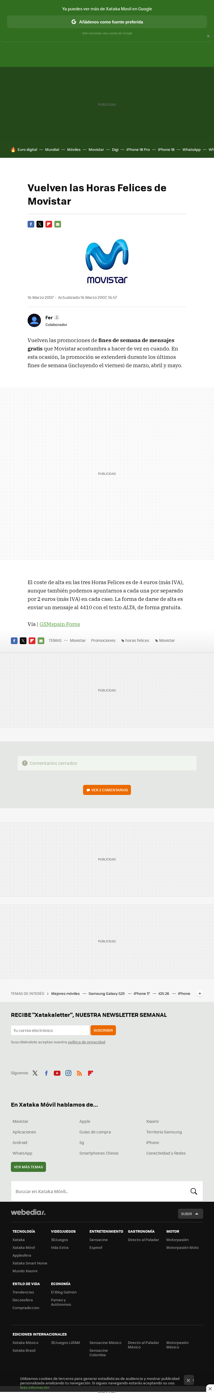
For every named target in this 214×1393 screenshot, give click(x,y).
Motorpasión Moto (182, 1247)
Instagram (68, 1072)
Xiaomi (152, 1121)
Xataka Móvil (24, 1247)
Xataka (19, 1239)
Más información (34, 1387)
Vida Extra (60, 1247)
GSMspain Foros (60, 624)
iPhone (152, 1142)
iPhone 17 (142, 993)
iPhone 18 (166, 149)
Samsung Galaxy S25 (107, 993)
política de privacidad (86, 1041)
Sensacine (98, 1239)
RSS (79, 1072)
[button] (52, 317)
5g (81, 1142)
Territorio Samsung (164, 1132)
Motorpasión (177, 1239)
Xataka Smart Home (30, 1263)
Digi (115, 149)
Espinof (95, 1247)
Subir (186, 1213)
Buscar (194, 1191)
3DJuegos (59, 1239)
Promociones (103, 640)
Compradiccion (26, 1307)
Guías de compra (95, 1132)
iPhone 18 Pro (138, 149)
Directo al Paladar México (143, 1345)
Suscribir (103, 1030)
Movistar (96, 149)
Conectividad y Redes (166, 1153)
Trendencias (23, 1292)
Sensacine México (105, 1342)
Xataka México (25, 1342)
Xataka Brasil (24, 1350)
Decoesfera (23, 1299)
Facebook (31, 224)
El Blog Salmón (64, 1292)
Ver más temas (28, 1166)
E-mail (57, 224)
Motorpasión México (177, 1345)
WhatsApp (192, 149)
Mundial (52, 149)
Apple (84, 1121)
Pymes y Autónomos (61, 1302)
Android (20, 1142)
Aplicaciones (24, 1132)
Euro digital (27, 149)
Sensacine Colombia (98, 1352)
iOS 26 (164, 993)
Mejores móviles (66, 993)
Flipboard (48, 224)
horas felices (137, 640)
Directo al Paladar (143, 1239)
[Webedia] (28, 1212)
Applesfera (22, 1255)
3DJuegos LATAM (65, 1342)
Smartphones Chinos (99, 1153)
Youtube (57, 1072)
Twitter (40, 224)
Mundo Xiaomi (25, 1270)
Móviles (74, 149)
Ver (109, 789)
